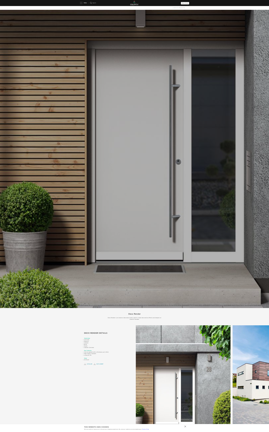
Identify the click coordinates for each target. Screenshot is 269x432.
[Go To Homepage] (134, 3)
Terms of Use (145, 429)
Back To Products (179, 7)
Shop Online (185, 3)
